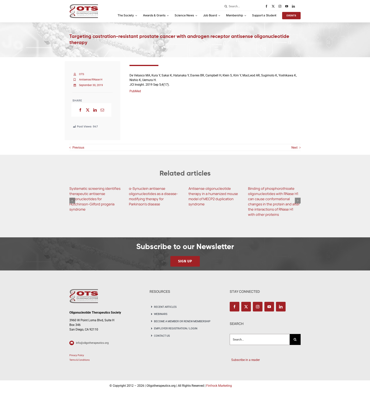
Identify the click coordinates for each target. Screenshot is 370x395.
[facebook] (267, 6)
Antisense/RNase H (90, 79)
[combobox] (244, 6)
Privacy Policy (76, 355)
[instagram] (280, 6)
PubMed (135, 91)
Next (294, 147)
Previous (78, 147)
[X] (87, 110)
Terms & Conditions (79, 360)
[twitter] (274, 6)
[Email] (102, 110)
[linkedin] (294, 6)
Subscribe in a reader (245, 360)
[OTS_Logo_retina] (83, 5)
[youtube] (287, 6)
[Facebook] (80, 110)
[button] (72, 200)
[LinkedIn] (95, 110)
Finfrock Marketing (219, 385)
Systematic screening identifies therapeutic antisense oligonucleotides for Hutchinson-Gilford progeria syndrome (94, 199)
